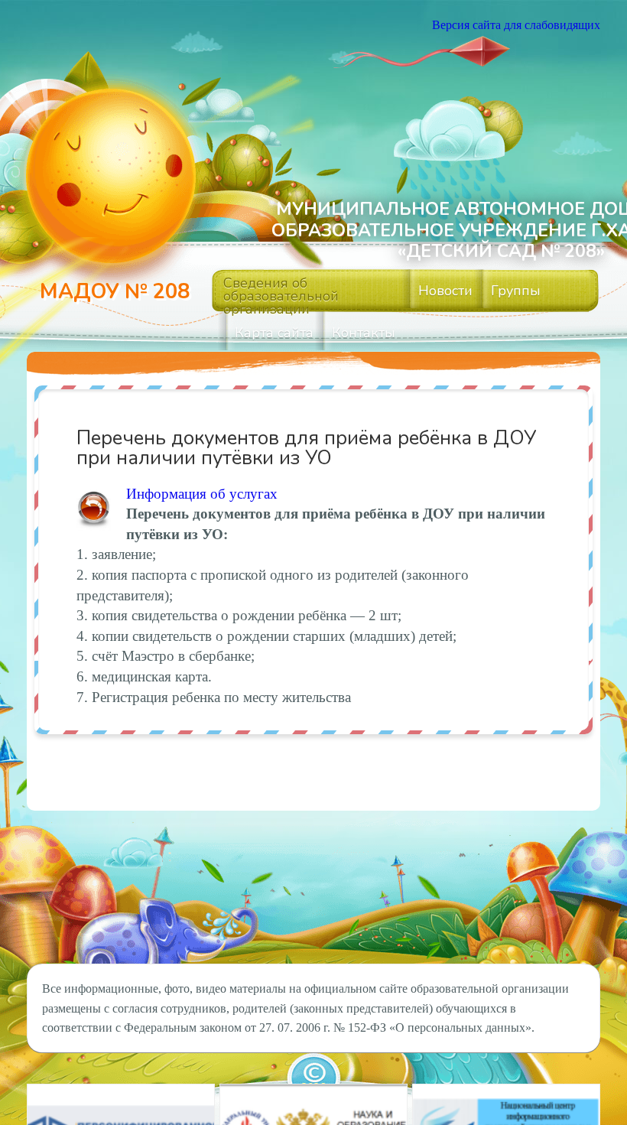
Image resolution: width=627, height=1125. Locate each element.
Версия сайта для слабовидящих (516, 24)
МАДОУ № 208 (115, 292)
